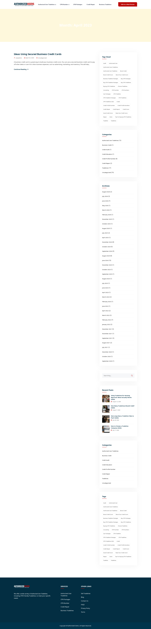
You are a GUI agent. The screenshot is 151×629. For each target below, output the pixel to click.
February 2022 (106, 320)
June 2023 (105, 288)
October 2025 (106, 224)
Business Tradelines (105, 4)
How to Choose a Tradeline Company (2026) (119, 427)
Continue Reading (20, 69)
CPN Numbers (125, 90)
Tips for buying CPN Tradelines (123, 117)
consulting (106, 90)
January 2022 (106, 324)
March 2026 (105, 210)
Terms (83, 612)
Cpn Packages (107, 94)
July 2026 (105, 196)
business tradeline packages (110, 78)
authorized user (113, 63)
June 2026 (105, 201)
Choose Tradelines (122, 86)
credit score (126, 109)
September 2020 (107, 361)
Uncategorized (42, 58)
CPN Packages (77, 4)
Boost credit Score (108, 75)
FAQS (83, 605)
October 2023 (106, 269)
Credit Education (107, 154)
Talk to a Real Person (127, 4)
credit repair (106, 109)
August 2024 (106, 256)
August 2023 (106, 279)
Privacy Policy (85, 608)
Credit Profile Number (109, 105)
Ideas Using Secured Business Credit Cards (37, 54)
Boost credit (123, 71)
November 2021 (107, 333)
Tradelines (105, 168)
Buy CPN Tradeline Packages (110, 82)
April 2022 (105, 311)
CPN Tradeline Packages (109, 98)
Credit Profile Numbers (124, 105)
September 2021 (107, 338)
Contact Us (84, 601)
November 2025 (107, 219)
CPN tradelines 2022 (108, 101)
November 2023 (107, 265)
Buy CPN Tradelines (126, 82)
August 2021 (106, 343)
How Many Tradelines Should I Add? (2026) (122, 407)
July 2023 (105, 283)
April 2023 (105, 292)
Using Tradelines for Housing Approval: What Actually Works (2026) (121, 397)
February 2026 (106, 214)
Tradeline (105, 121)
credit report (116, 109)
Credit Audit (105, 149)
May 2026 (105, 205)
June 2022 (105, 306)
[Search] (133, 374)
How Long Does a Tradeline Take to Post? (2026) (122, 417)
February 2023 (106, 301)
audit (104, 63)
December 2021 (107, 329)
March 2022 (105, 315)
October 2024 (106, 247)
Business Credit (106, 145)
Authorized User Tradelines (46, 4)
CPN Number (64, 4)
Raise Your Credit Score (121, 113)
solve (110, 117)
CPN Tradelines (122, 98)
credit (118, 101)
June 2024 (105, 260)
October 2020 (106, 356)
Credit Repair (91, 4)
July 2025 (105, 233)
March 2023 (105, 297)
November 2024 (107, 242)
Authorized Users (73, 626)
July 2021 (105, 347)
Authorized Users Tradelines (110, 67)
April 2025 (105, 237)
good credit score (108, 113)
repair (105, 117)
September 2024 (107, 251)
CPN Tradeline (117, 94)
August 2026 (106, 192)
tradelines (113, 121)
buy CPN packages (126, 78)
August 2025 (106, 228)
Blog (82, 597)
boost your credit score (122, 75)
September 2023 (107, 274)
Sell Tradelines (85, 593)
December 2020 (107, 352)
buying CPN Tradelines (109, 86)
